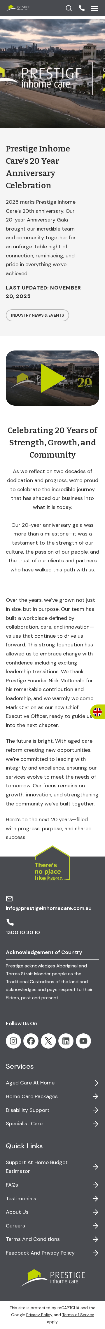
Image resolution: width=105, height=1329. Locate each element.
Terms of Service (78, 1314)
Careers (15, 1225)
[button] (81, 8)
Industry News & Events (37, 315)
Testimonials (21, 1198)
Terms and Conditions (33, 1239)
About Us (17, 1211)
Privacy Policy (39, 1314)
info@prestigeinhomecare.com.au (49, 908)
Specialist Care (24, 1123)
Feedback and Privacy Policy (40, 1252)
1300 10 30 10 (23, 932)
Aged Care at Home (30, 1082)
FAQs (12, 1184)
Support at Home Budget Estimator (37, 1167)
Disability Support (28, 1110)
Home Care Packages (32, 1096)
